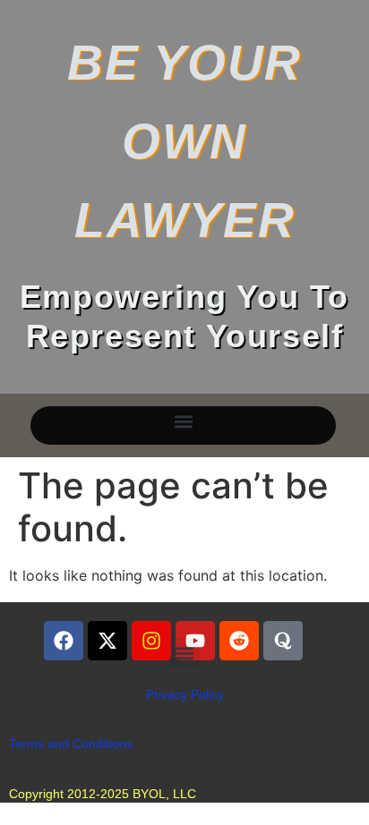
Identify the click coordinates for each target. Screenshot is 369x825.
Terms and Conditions (71, 743)
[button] (183, 421)
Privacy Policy (185, 694)
